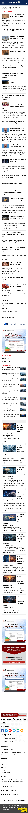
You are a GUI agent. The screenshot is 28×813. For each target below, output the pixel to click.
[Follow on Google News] (18, 730)
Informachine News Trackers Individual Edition (13, 752)
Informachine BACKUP (7, 749)
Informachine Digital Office (8, 741)
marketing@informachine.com (13, 794)
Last (24, 324)
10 (14, 324)
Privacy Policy (4, 770)
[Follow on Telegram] (14, 730)
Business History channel (8, 754)
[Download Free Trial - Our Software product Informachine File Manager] (14, 341)
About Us (3, 762)
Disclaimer (3, 767)
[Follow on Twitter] (6, 730)
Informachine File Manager (8, 738)
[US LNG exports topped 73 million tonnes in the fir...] (23, 386)
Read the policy (22, 809)
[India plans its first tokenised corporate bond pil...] (23, 374)
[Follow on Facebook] (2, 730)
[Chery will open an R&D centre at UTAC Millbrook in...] (23, 404)
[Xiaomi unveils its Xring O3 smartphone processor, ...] (23, 392)
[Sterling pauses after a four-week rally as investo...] (23, 369)
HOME (3, 7)
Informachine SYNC (6, 746)
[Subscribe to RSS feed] (21, 730)
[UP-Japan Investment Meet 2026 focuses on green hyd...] (23, 399)
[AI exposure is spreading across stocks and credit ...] (23, 416)
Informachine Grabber (6, 744)
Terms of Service (5, 772)
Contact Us (4, 764)
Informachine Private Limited (14, 800)
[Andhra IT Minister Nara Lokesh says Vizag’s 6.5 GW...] (23, 410)
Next (20, 324)
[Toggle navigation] (3, 3)
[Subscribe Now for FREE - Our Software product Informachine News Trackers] (14, 655)
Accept (24, 811)
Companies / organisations (14, 7)
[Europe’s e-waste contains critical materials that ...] (23, 380)
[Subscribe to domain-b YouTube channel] (10, 730)
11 (16, 324)
